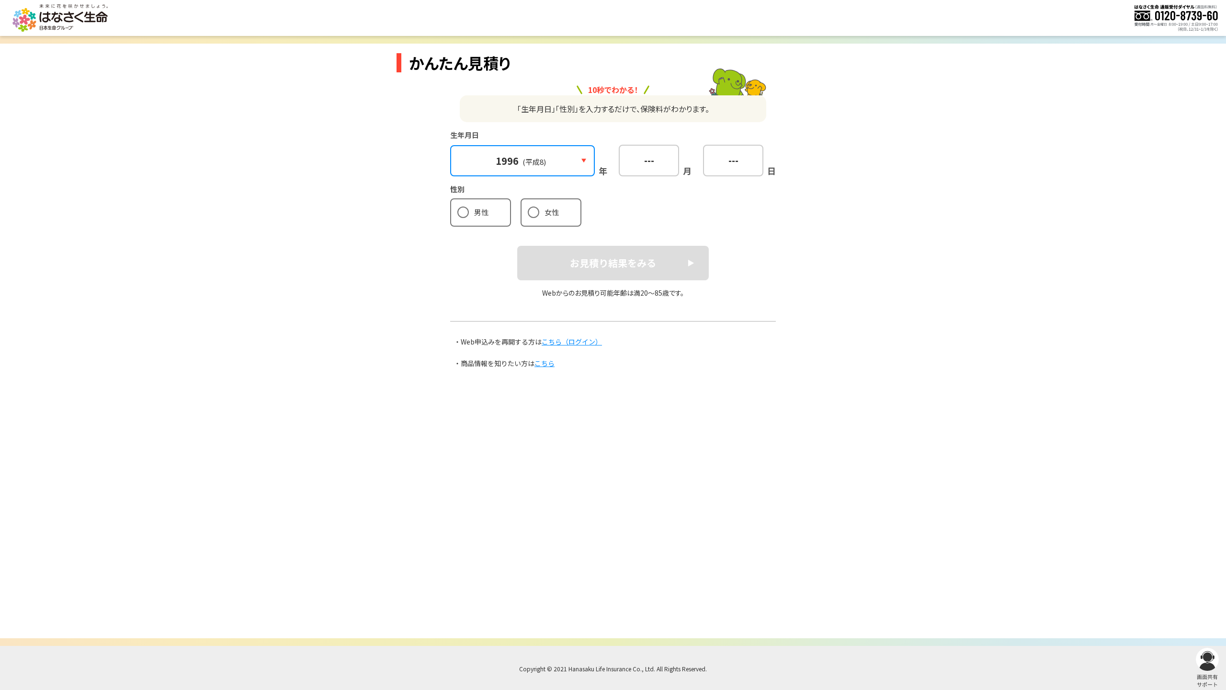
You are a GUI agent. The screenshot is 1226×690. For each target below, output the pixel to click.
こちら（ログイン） (572, 341)
